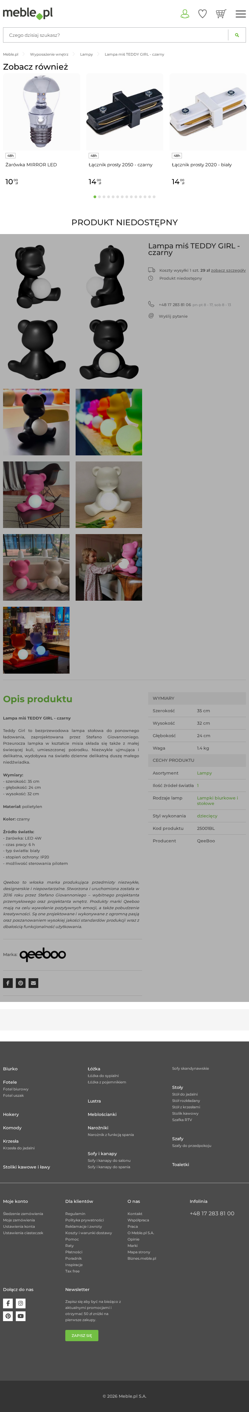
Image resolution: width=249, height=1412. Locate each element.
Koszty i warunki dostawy (88, 1233)
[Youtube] (21, 1316)
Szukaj (237, 35)
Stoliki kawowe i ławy (26, 1167)
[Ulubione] (202, 13)
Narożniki (98, 1128)
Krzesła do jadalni (19, 1148)
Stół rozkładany (186, 1100)
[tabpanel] (41, 130)
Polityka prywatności (84, 1220)
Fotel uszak (13, 1095)
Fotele (10, 1082)
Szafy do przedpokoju (191, 1145)
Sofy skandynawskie (190, 1068)
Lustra (94, 1101)
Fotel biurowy (16, 1089)
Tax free (72, 1271)
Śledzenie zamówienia (23, 1213)
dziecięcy (207, 816)
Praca (133, 1226)
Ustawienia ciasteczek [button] (23, 1233)
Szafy (177, 1138)
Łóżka (94, 1069)
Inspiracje (74, 1264)
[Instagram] (21, 1303)
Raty (69, 1245)
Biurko (10, 1069)
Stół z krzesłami (186, 1107)
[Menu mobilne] (241, 14)
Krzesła (11, 1141)
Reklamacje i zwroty (83, 1226)
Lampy (204, 773)
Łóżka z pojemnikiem (107, 1082)
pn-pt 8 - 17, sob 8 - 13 (195, 304)
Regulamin (75, 1213)
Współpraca (138, 1220)
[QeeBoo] (43, 954)
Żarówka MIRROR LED (31, 164)
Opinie (133, 1239)
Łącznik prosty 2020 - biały (202, 164)
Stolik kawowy (185, 1113)
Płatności (73, 1252)
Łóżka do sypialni (103, 1075)
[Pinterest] (8, 1316)
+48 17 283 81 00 (212, 1213)
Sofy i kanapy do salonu (109, 1160)
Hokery (11, 1114)
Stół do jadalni (185, 1094)
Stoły (177, 1087)
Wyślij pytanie (173, 316)
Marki (133, 1245)
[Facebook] (8, 1303)
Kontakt (135, 1213)
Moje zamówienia (19, 1220)
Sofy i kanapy (102, 1153)
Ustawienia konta (19, 1226)
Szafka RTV (182, 1119)
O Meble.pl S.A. (141, 1233)
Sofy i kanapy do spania (109, 1167)
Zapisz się (82, 1335)
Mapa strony (139, 1252)
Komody (12, 1128)
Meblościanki (102, 1114)
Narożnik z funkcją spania (111, 1134)
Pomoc (72, 1239)
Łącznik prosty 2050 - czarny (120, 164)
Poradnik (73, 1258)
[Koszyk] (221, 13)
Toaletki (180, 1164)
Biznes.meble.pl (142, 1258)
